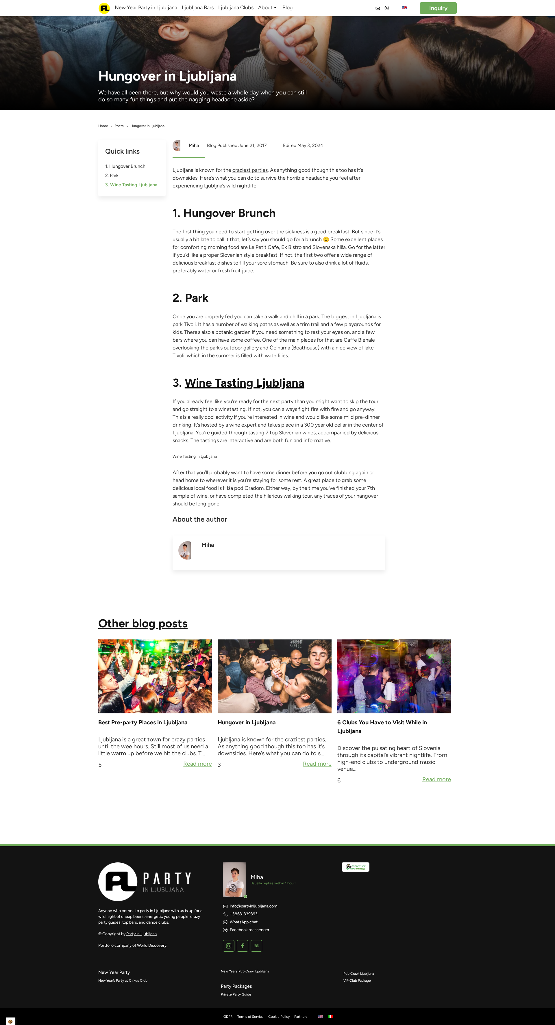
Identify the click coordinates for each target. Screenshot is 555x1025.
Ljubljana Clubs (236, 7)
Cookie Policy (279, 1017)
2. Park (112, 175)
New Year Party (114, 972)
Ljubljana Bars (198, 7)
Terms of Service (250, 1017)
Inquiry (438, 8)
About (265, 7)
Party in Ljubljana (141, 933)
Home (103, 126)
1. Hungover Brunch (125, 166)
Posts (119, 126)
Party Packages (236, 986)
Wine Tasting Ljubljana (244, 383)
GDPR (228, 1017)
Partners (301, 1017)
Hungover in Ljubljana (247, 722)
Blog (287, 7)
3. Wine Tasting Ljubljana (131, 184)
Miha (194, 145)
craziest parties (250, 170)
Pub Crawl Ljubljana (358, 974)
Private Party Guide (236, 994)
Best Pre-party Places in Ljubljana (143, 722)
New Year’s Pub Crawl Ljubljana (245, 971)
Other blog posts (143, 623)
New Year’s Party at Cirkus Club (122, 981)
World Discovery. (152, 945)
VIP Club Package (357, 981)
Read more (197, 764)
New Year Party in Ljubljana (146, 7)
